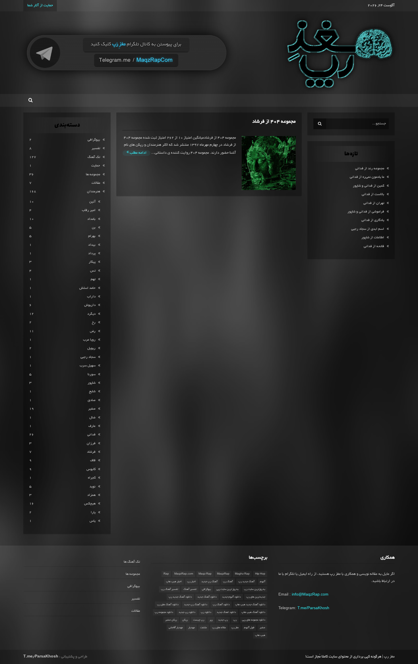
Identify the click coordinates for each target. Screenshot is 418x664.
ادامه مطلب (137, 153)
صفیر (92, 409)
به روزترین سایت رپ (254, 589)
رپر (211, 620)
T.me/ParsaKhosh (313, 607)
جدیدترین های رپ (255, 597)
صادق (92, 400)
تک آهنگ (94, 157)
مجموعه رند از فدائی (369, 168)
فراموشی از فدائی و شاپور (365, 212)
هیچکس (90, 504)
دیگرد (91, 314)
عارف (92, 426)
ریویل (91, 348)
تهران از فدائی (373, 203)
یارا (93, 512)
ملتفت (203, 627)
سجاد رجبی (88, 357)
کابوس (91, 469)
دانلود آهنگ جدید (207, 597)
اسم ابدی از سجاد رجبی (367, 229)
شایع (92, 391)
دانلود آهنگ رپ (221, 604)
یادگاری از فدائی (372, 220)
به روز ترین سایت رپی (227, 589)
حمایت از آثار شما (40, 6)
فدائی (91, 435)
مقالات (96, 183)
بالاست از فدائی (373, 194)
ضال (92, 417)
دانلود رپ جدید (187, 612)
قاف (93, 460)
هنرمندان (93, 191)
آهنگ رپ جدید (209, 581)
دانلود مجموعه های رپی (253, 620)
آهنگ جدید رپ (246, 581)
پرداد (92, 253)
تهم (93, 279)
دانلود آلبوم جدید (231, 597)
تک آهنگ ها (132, 562)
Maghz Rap (242, 574)
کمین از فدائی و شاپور (368, 186)
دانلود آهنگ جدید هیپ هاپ (250, 604)
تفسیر (96, 148)
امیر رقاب (89, 210)
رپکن (185, 620)
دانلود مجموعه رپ (164, 612)
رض (93, 331)
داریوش (90, 305)
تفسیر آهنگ (189, 589)
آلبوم (262, 581)
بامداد (91, 219)
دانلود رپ (206, 612)
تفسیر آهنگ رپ (169, 589)
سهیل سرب (88, 366)
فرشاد (91, 452)
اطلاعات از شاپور (372, 237)
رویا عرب (89, 340)
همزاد (91, 495)
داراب (91, 296)
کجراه (92, 478)
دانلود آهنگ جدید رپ (180, 597)
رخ (94, 322)
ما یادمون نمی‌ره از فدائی (367, 177)
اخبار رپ (191, 581)
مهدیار (191, 627)
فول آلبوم (249, 627)
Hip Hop (260, 574)
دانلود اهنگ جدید (226, 612)
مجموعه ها (93, 174)
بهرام (92, 236)
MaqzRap (223, 574)
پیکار (92, 262)
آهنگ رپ (228, 581)
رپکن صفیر (171, 620)
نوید (93, 486)
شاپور (92, 383)
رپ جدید (223, 620)
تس (93, 271)
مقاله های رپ (219, 627)
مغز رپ (235, 627)
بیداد (92, 245)
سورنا (92, 374)
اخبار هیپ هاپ (174, 581)
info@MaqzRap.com (310, 594)
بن (94, 227)
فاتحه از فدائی (374, 246)
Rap (166, 574)
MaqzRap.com (183, 574)
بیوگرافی (94, 140)
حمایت (95, 166)
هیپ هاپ (260, 635)
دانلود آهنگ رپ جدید (195, 604)
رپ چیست (198, 620)
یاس (93, 521)
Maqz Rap (205, 574)
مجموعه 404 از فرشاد (274, 121)
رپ (235, 620)
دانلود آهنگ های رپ (168, 604)
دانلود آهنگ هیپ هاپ (253, 612)
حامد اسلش (87, 288)
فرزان (91, 443)
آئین (92, 202)
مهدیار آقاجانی (176, 627)
